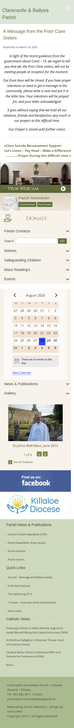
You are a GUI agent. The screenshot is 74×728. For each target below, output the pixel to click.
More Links (15, 611)
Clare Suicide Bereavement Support (33, 146)
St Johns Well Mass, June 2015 (35, 445)
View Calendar (21, 373)
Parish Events (16, 559)
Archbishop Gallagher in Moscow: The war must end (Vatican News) (35, 642)
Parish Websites (35, 707)
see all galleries (23, 462)
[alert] (35, 361)
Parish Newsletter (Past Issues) (26, 543)
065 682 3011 (22, 694)
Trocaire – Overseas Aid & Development (32, 602)
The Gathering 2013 (20, 594)
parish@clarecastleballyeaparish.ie (31, 699)
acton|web (14, 711)
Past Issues (44, 204)
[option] (35, 426)
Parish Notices (16, 551)
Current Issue (27, 204)
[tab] (35, 231)
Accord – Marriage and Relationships (30, 577)
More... (10, 665)
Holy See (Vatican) (19, 585)
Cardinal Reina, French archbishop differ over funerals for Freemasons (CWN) (33, 654)
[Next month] (56, 295)
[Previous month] (14, 295)
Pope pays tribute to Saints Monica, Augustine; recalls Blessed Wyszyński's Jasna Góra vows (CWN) (37, 630)
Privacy (26, 690)
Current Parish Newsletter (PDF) (27, 534)
